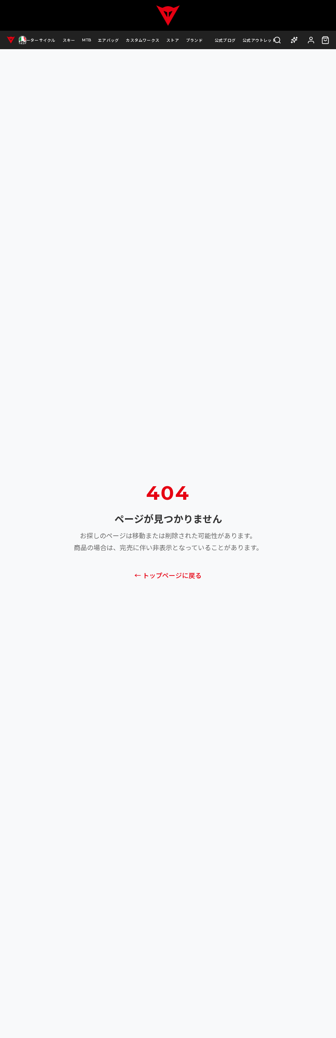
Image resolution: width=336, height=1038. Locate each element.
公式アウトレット (259, 40)
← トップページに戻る (168, 576)
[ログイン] (311, 40)
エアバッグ (108, 40)
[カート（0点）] (325, 40)
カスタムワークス (142, 40)
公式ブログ (225, 40)
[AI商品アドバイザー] (294, 40)
